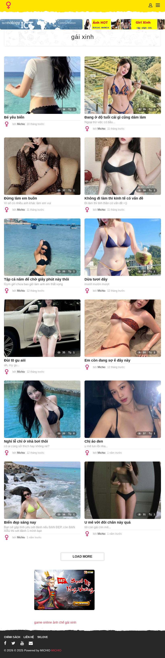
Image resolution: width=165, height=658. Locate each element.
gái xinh (70, 622)
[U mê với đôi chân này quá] (123, 490)
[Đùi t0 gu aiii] (42, 328)
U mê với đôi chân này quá (108, 522)
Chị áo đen (94, 441)
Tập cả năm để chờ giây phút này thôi (36, 279)
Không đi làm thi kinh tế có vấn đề (114, 198)
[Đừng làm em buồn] (42, 166)
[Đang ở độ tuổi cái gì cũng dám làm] (123, 85)
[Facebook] (5, 643)
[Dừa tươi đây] (123, 247)
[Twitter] (13, 643)
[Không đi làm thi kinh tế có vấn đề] (123, 166)
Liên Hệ (29, 637)
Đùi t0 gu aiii (15, 360)
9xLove (42, 637)
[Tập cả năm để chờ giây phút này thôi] (42, 247)
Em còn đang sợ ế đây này (107, 360)
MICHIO (56, 650)
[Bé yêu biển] (42, 85)
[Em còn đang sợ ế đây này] (123, 328)
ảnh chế (58, 622)
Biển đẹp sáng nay (20, 522)
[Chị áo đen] (123, 409)
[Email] (31, 643)
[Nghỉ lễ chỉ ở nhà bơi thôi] (42, 409)
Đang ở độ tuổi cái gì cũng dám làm (115, 117)
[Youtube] (22, 643)
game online (43, 622)
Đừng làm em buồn (20, 198)
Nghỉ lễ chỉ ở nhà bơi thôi (26, 441)
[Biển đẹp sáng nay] (42, 490)
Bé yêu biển (14, 117)
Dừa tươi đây (96, 279)
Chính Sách (12, 637)
